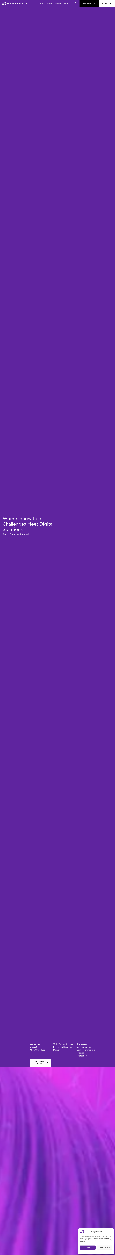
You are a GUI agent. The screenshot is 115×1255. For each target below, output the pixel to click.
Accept (88, 1247)
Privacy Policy (95, 1251)
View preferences (104, 1247)
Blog (66, 3)
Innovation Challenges (50, 3)
